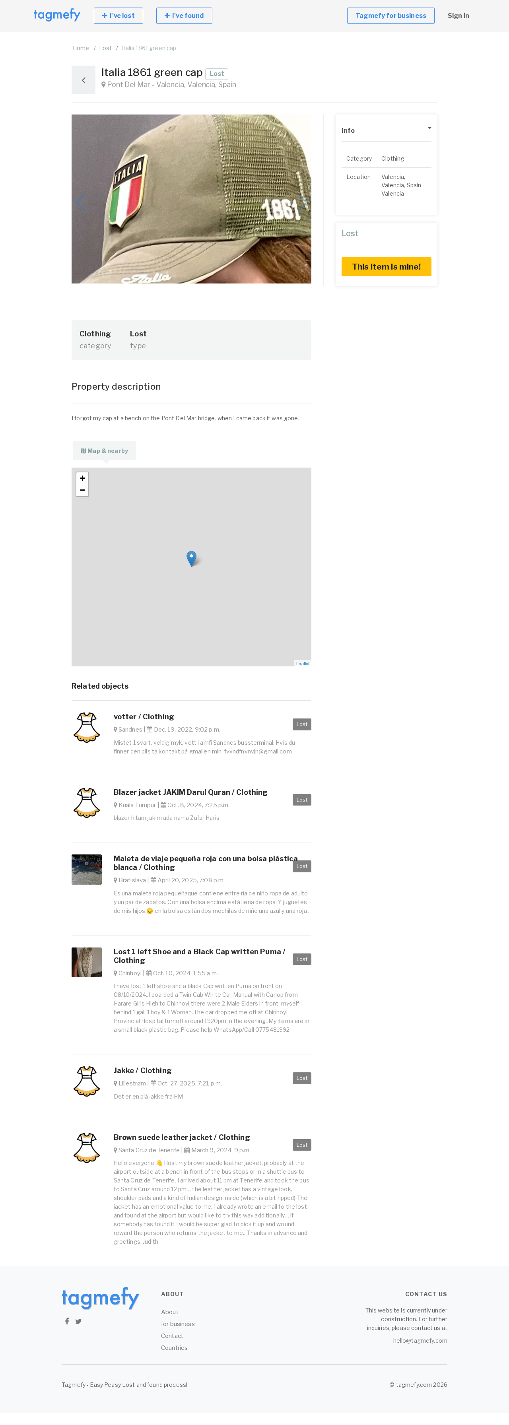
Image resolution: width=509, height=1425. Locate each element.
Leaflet (302, 663)
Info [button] (348, 130)
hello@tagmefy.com (420, 1340)
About (170, 1312)
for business (178, 1324)
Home (81, 48)
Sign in (458, 15)
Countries (174, 1347)
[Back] (83, 80)
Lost (105, 48)
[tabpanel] (191, 567)
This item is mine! (386, 267)
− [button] (82, 490)
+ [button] (82, 478)
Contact (172, 1336)
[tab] (104, 450)
